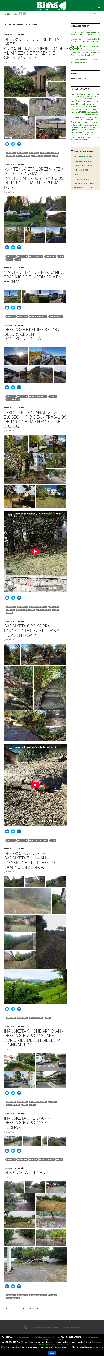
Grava (73, 107)
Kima (78, 106)
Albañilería (74, 94)
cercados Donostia (92, 94)
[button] (92, 13)
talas (94, 137)
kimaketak (54, 607)
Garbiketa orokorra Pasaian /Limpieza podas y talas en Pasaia (31, 630)
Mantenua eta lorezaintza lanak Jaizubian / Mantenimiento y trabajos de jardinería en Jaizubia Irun (33, 178)
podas (9, 259)
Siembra (93, 132)
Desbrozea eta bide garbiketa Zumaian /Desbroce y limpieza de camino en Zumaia (30, 860)
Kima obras (78, 109)
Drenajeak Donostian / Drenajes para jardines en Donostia (85, 60)
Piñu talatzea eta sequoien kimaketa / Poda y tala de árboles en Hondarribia (85, 33)
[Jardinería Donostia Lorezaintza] (52, 5)
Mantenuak (37, 156)
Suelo (72, 135)
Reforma (79, 132)
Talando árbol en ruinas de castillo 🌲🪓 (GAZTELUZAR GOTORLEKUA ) (85, 40)
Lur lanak (79, 115)
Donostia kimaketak (50, 153)
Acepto (52, 1353)
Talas (76, 174)
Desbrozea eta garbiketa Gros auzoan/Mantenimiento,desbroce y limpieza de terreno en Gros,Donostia (42, 48)
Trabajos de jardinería (14, 35)
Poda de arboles (82, 122)
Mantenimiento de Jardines (84, 156)
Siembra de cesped (81, 170)
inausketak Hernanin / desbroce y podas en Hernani (28, 1122)
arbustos (82, 94)
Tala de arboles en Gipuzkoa (81, 137)
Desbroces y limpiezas (82, 161)
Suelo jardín (79, 135)
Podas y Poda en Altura (83, 165)
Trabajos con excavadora (85, 138)
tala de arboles (94, 135)
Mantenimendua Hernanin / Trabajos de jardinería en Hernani (34, 277)
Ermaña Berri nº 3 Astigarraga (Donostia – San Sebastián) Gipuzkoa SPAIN (55, 1328)
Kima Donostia (87, 106)
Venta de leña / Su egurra (83, 188)
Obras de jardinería (81, 179)
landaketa (86, 109)
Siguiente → (34, 1309)
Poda (48, 156)
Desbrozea (22, 153)
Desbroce (11, 153)
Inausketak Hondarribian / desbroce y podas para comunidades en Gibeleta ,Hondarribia (33, 1037)
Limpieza (10, 156)
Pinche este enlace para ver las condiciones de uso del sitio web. (36, 1337)
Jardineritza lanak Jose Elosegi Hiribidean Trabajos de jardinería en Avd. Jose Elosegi (35, 419)
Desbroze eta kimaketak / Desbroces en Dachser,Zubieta (32, 334)
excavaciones (90, 104)
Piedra (88, 120)
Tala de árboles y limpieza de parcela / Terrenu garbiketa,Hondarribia (85, 54)
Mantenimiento (23, 156)
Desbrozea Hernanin (27, 1172)
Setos (18, 259)
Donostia (34, 153)
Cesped (73, 96)
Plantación (95, 120)
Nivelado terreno (86, 117)
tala (55, 156)
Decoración (80, 99)
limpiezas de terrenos (25, 610)
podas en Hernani (47, 1159)
